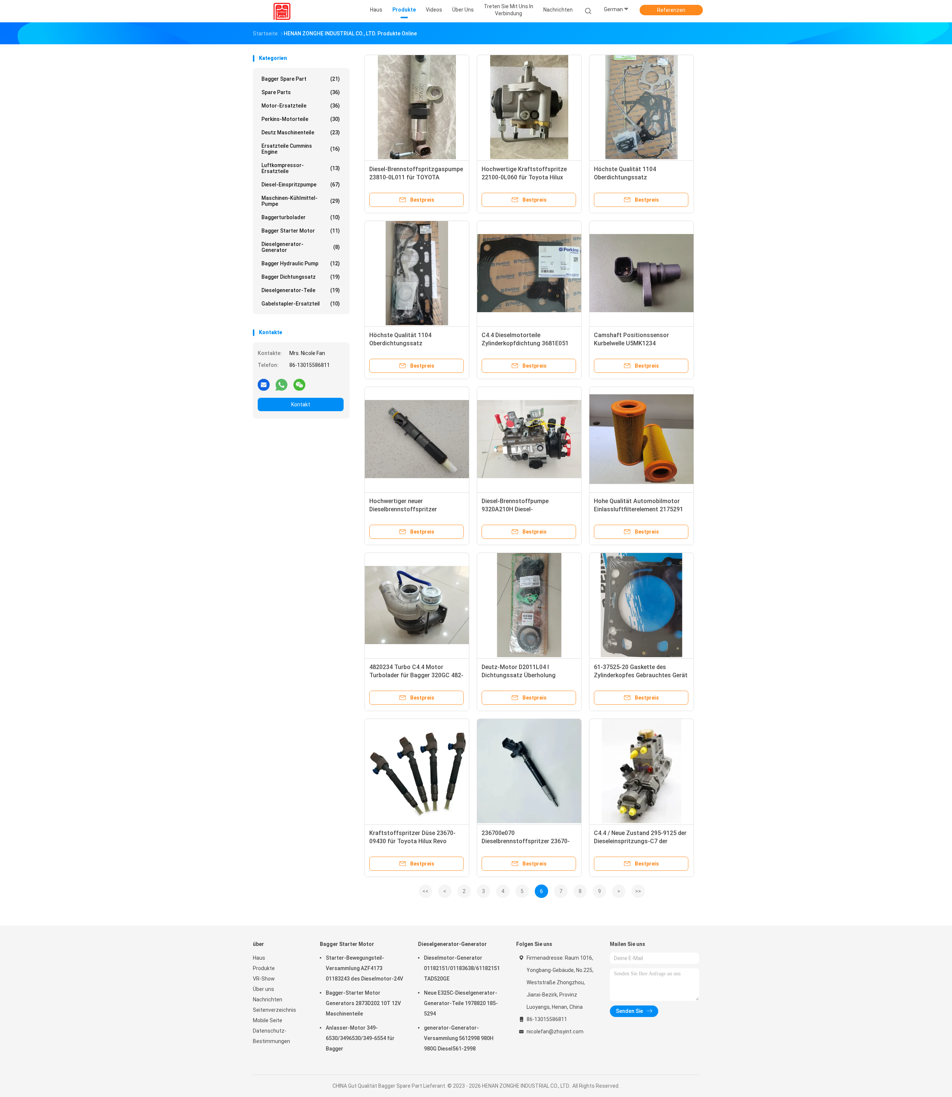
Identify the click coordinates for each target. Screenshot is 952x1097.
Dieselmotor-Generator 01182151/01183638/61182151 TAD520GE (462, 968)
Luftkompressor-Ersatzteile (300, 168)
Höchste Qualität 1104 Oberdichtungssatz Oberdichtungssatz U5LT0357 (410, 343)
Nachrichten (267, 999)
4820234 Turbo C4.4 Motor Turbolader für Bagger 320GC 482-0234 (416, 675)
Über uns (263, 989)
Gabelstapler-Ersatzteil (300, 304)
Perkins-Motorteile (300, 119)
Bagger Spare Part (300, 79)
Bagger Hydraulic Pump (300, 263)
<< (425, 891)
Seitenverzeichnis (274, 1010)
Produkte (264, 968)
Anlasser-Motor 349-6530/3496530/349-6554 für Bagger (360, 1038)
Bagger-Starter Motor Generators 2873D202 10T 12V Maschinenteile (363, 1003)
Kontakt (300, 404)
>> (638, 891)
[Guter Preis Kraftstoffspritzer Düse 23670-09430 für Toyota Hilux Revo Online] (417, 771)
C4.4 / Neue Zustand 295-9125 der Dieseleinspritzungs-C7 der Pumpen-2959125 (640, 841)
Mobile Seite (267, 1020)
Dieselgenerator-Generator (300, 247)
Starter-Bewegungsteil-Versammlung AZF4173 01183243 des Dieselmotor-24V (364, 968)
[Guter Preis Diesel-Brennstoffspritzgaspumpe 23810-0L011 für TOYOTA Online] (417, 107)
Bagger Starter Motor (300, 231)
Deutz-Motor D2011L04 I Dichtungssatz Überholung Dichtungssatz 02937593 (519, 675)
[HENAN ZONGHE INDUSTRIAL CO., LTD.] (282, 11)
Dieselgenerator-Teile (300, 290)
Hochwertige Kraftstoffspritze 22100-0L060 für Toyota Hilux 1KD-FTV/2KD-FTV (524, 177)
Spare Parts (300, 92)
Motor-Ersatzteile (300, 106)
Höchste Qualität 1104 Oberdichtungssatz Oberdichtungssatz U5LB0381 (635, 177)
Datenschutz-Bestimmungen (271, 1036)
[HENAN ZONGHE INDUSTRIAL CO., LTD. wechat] (299, 384)
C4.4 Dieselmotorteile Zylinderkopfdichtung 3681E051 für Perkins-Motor (525, 343)
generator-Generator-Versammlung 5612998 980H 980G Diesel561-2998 (458, 1038)
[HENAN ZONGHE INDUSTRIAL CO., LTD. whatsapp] (281, 384)
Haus (259, 958)
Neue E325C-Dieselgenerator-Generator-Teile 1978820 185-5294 (461, 1003)
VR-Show (264, 979)
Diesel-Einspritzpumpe (300, 185)
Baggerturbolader (300, 217)
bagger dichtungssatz (300, 277)
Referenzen (671, 10)
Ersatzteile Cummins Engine (300, 149)
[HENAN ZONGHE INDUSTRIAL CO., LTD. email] (264, 384)
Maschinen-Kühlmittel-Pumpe (300, 201)
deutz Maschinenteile (300, 132)
